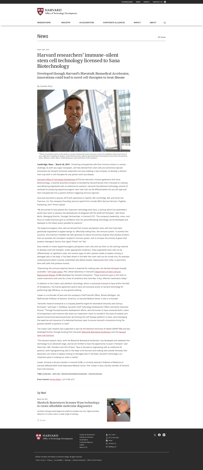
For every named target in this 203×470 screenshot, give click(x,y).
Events (146, 2)
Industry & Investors (86, 437)
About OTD (83, 447)
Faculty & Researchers (87, 435)
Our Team (111, 435)
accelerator (46, 374)
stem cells (56, 374)
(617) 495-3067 (113, 438)
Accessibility (58, 460)
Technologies (127, 2)
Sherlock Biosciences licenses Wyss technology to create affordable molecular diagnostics (68, 404)
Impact (82, 445)
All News (163, 37)
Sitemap (67, 460)
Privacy (49, 460)
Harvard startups (95, 374)
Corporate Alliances (86, 442)
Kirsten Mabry (55, 379)
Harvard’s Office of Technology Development (56, 179)
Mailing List (112, 447)
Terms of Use (40, 460)
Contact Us (157, 2)
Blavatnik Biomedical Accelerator (96, 332)
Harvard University (78, 460)
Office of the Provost (94, 460)
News (138, 2)
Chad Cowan (57, 271)
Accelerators (84, 440)
